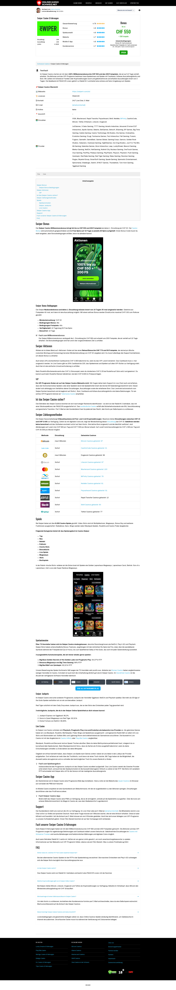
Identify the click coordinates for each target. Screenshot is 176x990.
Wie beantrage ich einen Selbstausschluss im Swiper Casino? (56, 896)
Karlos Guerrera (55, 9)
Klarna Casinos (76, 950)
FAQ (38, 218)
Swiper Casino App (43, 210)
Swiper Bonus (42, 185)
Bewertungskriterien (114, 946)
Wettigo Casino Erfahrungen (45, 954)
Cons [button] (44, 174)
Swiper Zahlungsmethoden (46, 198)
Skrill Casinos (76, 958)
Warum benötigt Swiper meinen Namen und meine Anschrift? (56, 912)
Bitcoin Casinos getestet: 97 (92, 441)
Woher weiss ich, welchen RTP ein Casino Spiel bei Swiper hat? (57, 853)
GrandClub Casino (123, 673)
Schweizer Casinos (43, 64)
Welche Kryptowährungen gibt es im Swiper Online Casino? (56, 881)
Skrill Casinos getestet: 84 (91, 505)
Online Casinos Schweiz (50, 3)
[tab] (88, 853)
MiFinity (123, 118)
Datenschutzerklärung (115, 962)
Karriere (110, 954)
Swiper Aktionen (42, 190)
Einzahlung (111, 422)
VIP (40, 193)
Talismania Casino (68, 394)
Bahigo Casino (40, 958)
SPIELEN (123, 52)
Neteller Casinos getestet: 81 (92, 483)
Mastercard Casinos (78, 954)
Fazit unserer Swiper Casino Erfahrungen (52, 216)
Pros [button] (38, 174)
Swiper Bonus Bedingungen (49, 187)
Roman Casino (117, 670)
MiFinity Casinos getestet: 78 (92, 476)
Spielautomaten (45, 203)
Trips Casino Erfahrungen (44, 966)
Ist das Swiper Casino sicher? (47, 195)
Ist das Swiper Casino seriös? (46, 868)
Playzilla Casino (82, 738)
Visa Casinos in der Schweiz (80, 962)
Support (40, 213)
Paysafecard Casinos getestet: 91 (94, 490)
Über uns (111, 943)
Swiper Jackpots (45, 205)
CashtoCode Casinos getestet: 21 (94, 448)
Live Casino (43, 208)
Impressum (111, 958)
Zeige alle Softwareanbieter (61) (88, 688)
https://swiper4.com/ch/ (81, 91)
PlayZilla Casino (41, 950)
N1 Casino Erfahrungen (43, 962)
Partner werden (113, 950)
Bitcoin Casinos (77, 946)
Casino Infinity (66, 738)
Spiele (39, 200)
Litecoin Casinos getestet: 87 (92, 462)
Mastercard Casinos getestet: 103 (94, 469)
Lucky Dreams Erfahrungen (44, 946)
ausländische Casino (88, 406)
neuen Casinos (124, 781)
